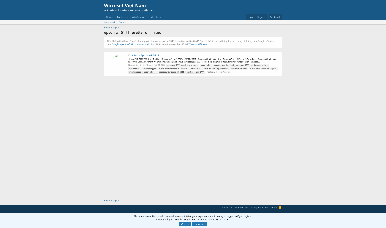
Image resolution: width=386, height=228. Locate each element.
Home (109, 17)
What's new (138, 17)
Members (156, 17)
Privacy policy (257, 207)
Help (267, 207)
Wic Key (226, 71)
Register (122, 22)
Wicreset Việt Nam (197, 44)
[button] (127, 17)
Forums (121, 17)
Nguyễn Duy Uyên (136, 65)
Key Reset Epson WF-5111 (143, 55)
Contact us (227, 207)
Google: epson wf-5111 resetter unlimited (133, 44)
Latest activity (110, 22)
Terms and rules (241, 207)
